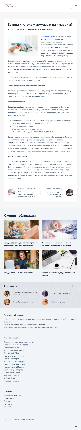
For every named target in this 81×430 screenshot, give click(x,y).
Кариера (18, 29)
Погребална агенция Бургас (15, 381)
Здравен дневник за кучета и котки (19, 342)
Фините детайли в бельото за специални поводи (24, 325)
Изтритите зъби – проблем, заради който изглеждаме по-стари (30, 327)
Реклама (7, 401)
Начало (10, 29)
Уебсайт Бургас (10, 378)
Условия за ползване (12, 396)
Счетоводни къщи (11, 348)
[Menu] (76, 6)
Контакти (8, 404)
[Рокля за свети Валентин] (45, 293)
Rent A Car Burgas (11, 359)
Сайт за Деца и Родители (14, 364)
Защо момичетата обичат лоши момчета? (24, 293)
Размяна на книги (11, 375)
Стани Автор (9, 398)
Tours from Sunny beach (14, 350)
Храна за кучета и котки (14, 356)
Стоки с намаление (12, 373)
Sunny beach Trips (11, 353)
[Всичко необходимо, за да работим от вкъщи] (59, 259)
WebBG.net (30, 420)
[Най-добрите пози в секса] (7, 302)
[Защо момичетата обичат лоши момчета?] (7, 293)
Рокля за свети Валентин (60, 293)
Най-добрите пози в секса (22, 302)
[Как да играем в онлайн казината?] (21, 259)
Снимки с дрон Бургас (13, 370)
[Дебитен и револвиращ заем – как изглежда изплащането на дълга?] (59, 229)
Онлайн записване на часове (16, 345)
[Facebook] (71, 9)
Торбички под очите (58, 302)
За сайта (7, 407)
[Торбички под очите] (45, 302)
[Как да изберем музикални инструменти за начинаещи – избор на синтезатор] (21, 229)
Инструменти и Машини (14, 367)
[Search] (73, 6)
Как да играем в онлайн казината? (18, 273)
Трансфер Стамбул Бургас (15, 361)
